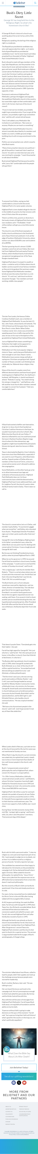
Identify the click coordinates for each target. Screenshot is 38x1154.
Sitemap (8, 1121)
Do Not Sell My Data (25, 1111)
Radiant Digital (10, 1124)
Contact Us (9, 1111)
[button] (35, 3)
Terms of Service (24, 1109)
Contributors (10, 1116)
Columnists (9, 1114)
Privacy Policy (23, 1106)
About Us (8, 1106)
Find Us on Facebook (12, 1119)
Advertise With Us (11, 1109)
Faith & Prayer (19, 6)
